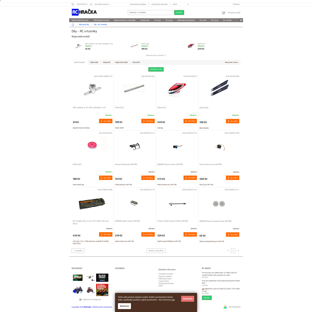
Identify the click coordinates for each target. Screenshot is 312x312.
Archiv (207, 298)
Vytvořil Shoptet (234, 307)
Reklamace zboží (165, 279)
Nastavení (124, 306)
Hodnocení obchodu (159, 4)
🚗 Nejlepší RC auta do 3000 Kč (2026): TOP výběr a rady (221, 290)
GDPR (175, 4)
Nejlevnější (94, 62)
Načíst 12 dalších (156, 251)
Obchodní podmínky (138, 4)
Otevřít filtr (156, 69)
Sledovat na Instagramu (92, 299)
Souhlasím (187, 299)
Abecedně (136, 62)
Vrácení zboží (164, 281)
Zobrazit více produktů (155, 55)
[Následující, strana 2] (233, 250)
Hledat (179, 12)
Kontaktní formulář (166, 274)
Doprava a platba (165, 276)
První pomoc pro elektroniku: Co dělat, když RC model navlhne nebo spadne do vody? (219, 274)
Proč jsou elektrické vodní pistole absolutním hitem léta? (221, 282)
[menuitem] (80, 20)
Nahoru (79, 251)
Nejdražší (106, 62)
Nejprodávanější (121, 62)
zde (173, 300)
